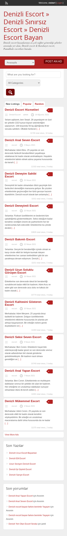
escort (14, 145)
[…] (38, 129)
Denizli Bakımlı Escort (20, 239)
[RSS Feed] (6, 2)
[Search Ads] (10, 92)
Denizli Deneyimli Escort (21, 205)
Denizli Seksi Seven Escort (23, 337)
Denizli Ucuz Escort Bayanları (23, 453)
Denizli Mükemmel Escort (22, 401)
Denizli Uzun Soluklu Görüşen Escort (19, 271)
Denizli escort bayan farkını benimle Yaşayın (29, 507)
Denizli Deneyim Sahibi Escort (20, 175)
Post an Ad (54, 61)
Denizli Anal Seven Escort (22, 140)
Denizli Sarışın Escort (19, 475)
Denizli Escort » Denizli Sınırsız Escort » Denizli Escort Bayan (26, 25)
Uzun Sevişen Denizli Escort (22, 464)
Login (59, 3)
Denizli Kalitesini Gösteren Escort (23, 303)
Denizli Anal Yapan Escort (22, 370)
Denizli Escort (15, 115)
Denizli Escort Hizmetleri (22, 109)
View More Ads (12, 435)
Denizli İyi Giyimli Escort (20, 469)
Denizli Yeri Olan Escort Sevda (23, 524)
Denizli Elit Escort (17, 458)
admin (25, 115)
